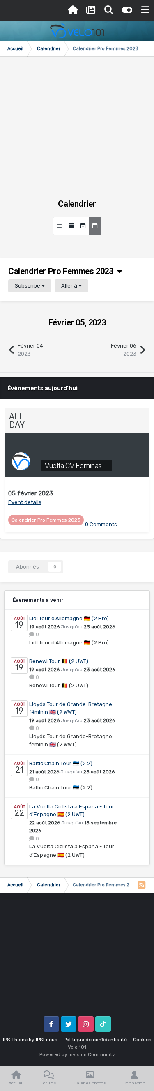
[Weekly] (83, 226)
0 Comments (101, 524)
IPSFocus (46, 1040)
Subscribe (28, 286)
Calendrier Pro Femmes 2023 (62, 271)
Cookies (142, 1040)
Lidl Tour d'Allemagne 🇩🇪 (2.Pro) (69, 618)
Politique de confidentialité (95, 1040)
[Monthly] (71, 226)
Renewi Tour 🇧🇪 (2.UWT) (58, 661)
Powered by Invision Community (77, 1054)
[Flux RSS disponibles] (141, 885)
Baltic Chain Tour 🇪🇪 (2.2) (60, 763)
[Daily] (95, 226)
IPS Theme (15, 1040)
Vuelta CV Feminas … (76, 465)
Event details (24, 502)
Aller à (69, 286)
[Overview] (59, 226)
